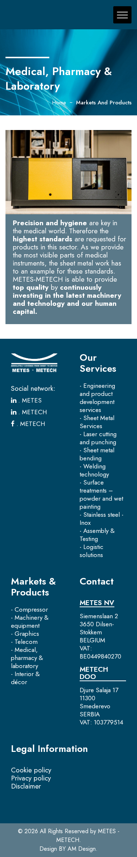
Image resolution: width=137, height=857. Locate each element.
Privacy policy (31, 778)
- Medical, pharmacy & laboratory (27, 657)
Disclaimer (26, 786)
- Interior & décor (25, 677)
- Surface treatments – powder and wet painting (101, 494)
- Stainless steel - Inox (101, 518)
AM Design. (83, 849)
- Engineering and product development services (97, 397)
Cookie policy (31, 770)
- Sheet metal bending (97, 454)
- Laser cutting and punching (98, 438)
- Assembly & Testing (97, 534)
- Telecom (24, 641)
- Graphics (25, 633)
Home (59, 103)
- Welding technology (94, 470)
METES (31, 400)
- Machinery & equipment (30, 621)
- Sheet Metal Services (97, 421)
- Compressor (29, 609)
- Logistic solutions (91, 550)
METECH (33, 412)
